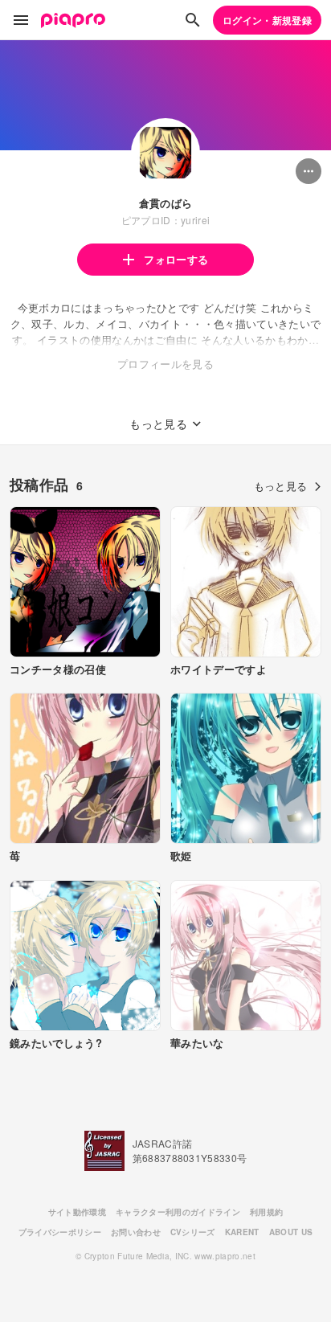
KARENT (242, 1232)
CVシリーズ (192, 1232)
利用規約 (266, 1212)
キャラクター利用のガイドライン (178, 1212)
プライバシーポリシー (59, 1232)
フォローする (176, 259)
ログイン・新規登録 (267, 20)
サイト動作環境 (77, 1212)
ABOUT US (291, 1232)
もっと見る (281, 485)
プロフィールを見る (165, 363)
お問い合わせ (136, 1232)
